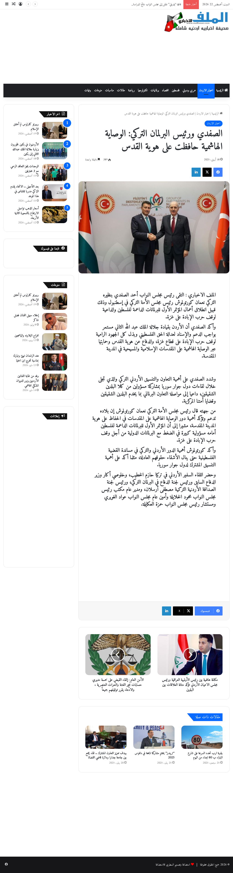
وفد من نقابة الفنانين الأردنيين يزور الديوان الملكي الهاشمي (27, 381)
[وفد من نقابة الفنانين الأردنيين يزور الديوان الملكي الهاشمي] (54, 382)
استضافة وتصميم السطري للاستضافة (173, 864)
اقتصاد (165, 90)
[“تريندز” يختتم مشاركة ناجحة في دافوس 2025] (154, 737)
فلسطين (176, 90)
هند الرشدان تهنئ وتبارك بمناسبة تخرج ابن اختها (26, 358)
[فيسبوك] (218, 172)
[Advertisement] (76, 46)
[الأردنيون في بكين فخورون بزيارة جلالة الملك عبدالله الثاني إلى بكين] (54, 150)
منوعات (98, 90)
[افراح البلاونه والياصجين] (54, 341)
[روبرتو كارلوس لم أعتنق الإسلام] (54, 130)
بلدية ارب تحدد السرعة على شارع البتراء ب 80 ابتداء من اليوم (205, 755)
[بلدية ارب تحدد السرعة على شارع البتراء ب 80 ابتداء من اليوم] (202, 737)
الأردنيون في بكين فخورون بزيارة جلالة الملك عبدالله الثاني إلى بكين (25, 149)
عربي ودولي (189, 90)
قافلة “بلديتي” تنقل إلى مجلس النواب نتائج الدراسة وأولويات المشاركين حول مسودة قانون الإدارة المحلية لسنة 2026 (125, 4)
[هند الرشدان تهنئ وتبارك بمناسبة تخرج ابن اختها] (54, 362)
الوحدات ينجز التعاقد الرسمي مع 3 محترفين (24, 169)
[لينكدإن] (196, 172)
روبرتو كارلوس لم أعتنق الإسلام (26, 126)
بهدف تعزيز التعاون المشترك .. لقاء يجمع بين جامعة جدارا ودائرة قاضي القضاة (106, 755)
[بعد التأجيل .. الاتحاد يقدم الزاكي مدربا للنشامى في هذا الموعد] (54, 192)
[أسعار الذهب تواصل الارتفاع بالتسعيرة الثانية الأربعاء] (54, 214)
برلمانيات (155, 90)
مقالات (121, 90)
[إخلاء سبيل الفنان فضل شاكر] (54, 321)
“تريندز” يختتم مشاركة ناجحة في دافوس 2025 (155, 755)
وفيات (87, 90)
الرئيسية (220, 90)
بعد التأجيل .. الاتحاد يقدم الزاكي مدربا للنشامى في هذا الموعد (24, 191)
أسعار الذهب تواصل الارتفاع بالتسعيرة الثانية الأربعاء (27, 213)
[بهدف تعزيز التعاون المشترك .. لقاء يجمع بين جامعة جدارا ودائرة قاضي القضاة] (106, 737)
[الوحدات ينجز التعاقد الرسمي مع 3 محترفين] (54, 172)
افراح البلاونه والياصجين (27, 335)
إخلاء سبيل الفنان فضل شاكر (26, 318)
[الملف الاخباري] (194, 22)
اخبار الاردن (206, 90)
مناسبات (109, 90)
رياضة (131, 90)
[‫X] (207, 172)
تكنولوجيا (142, 90)
